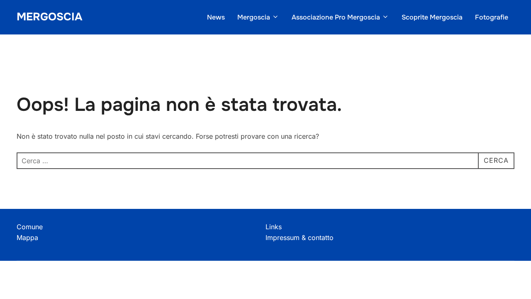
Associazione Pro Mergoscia (336, 17)
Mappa (27, 237)
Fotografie (491, 17)
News (216, 17)
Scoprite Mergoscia (432, 17)
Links (274, 227)
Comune (30, 227)
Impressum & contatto (300, 237)
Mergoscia (49, 17)
